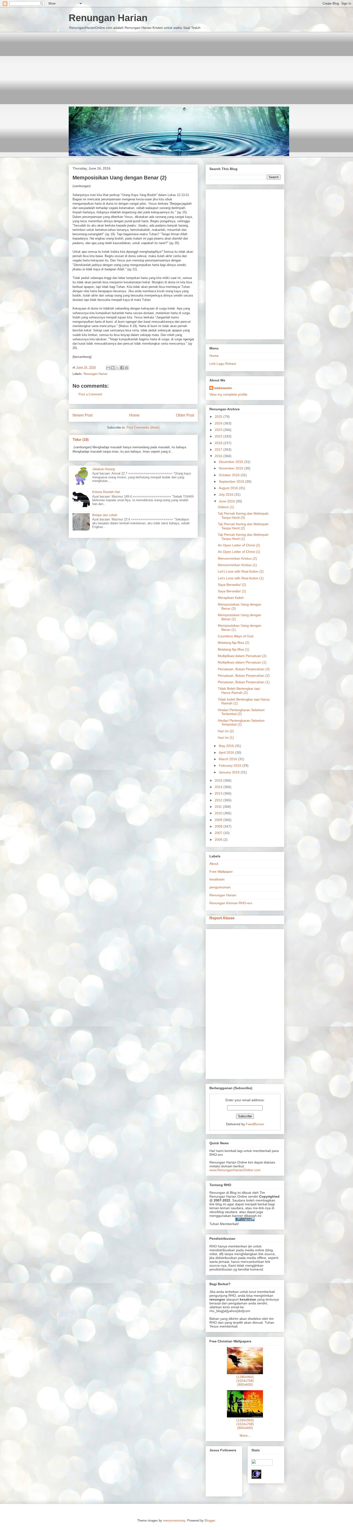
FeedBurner (255, 1124)
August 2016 (229, 488)
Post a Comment (90, 394)
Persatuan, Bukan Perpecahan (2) (244, 675)
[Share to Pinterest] (126, 367)
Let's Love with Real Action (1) (241, 578)
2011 (219, 807)
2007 (219, 833)
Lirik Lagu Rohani (222, 364)
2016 (219, 456)
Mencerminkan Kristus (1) (237, 565)
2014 (219, 787)
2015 (219, 780)
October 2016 (230, 475)
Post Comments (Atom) (143, 427)
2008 (219, 826)
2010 (219, 813)
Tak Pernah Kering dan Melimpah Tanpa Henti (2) (243, 526)
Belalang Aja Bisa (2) (233, 643)
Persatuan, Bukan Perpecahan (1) (244, 682)
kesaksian (217, 879)
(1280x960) (245, 1377)
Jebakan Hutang (103, 469)
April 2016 (227, 752)
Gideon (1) (226, 507)
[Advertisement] (176, 65)
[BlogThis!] (112, 367)
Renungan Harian (108, 18)
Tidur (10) (81, 439)
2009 (219, 820)
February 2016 (230, 765)
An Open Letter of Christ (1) (239, 552)
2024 (219, 423)
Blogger (210, 1520)
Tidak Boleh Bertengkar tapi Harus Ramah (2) (239, 691)
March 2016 (228, 759)
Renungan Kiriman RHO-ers (230, 903)
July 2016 (226, 494)
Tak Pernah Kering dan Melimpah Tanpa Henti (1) (243, 537)
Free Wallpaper (221, 871)
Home (134, 415)
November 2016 (231, 468)
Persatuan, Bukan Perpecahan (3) (244, 669)
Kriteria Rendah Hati (106, 492)
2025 (219, 416)
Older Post (185, 415)
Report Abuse (222, 918)
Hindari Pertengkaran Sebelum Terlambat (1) (241, 723)
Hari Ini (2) (226, 731)
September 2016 (232, 481)
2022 (219, 436)
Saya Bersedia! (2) (232, 585)
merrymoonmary (174, 1520)
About (213, 864)
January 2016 (230, 772)
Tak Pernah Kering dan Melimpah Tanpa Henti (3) (243, 515)
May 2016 (227, 746)
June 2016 (227, 501)
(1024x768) (245, 1381)
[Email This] (108, 367)
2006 (219, 839)
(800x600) (245, 1384)
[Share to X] (117, 367)
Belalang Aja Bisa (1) (233, 649)
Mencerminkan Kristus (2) (237, 558)
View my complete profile (228, 394)
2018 (219, 443)
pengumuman (220, 887)
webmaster (223, 388)
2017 (219, 449)
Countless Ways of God (235, 636)
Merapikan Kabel (230, 598)
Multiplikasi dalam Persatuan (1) (242, 662)
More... (245, 1435)
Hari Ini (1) (226, 738)
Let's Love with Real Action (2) (241, 571)
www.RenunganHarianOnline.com (235, 1170)
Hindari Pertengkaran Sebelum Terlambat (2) (241, 712)
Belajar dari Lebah (104, 515)
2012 (219, 800)
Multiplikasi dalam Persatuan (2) (242, 656)
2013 (219, 793)
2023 (219, 430)
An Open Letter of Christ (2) (239, 545)
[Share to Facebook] (122, 367)
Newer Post (82, 415)
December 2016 (231, 462)
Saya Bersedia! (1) (232, 591)
